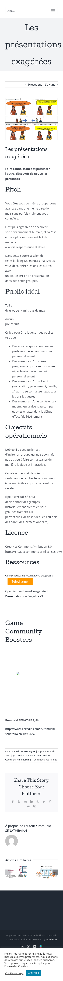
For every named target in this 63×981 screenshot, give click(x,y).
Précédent (35, 84)
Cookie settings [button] (14, 973)
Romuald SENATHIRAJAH (22, 751)
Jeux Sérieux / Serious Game (27, 755)
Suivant (50, 84)
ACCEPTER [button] (33, 973)
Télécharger (20, 581)
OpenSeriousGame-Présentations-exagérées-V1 (30, 575)
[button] (7, 872)
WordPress (51, 939)
